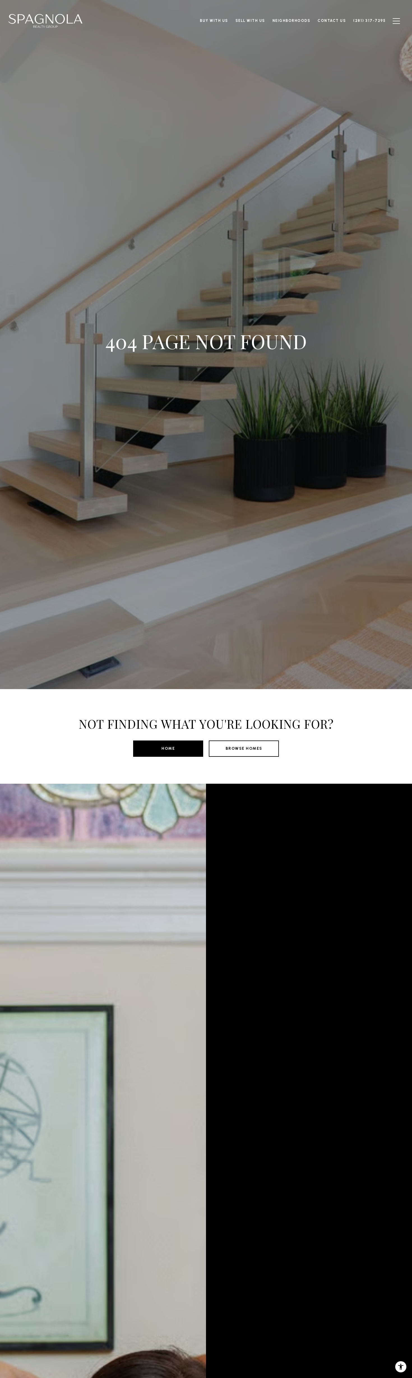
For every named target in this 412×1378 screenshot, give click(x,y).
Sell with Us (250, 21)
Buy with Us (214, 21)
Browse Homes (244, 748)
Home (168, 748)
